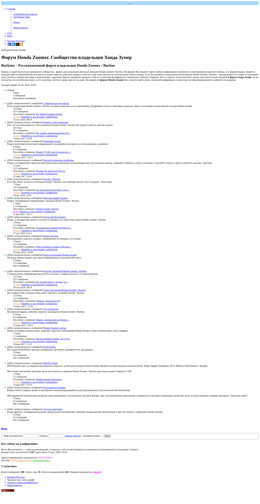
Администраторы (20, 460)
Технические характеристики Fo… (54, 228)
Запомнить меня (91, 436)
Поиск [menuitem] (16, 22)
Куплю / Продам (51, 179)
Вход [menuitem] (9, 36)
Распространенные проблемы (58, 160)
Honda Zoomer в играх (54, 328)
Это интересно (51, 309)
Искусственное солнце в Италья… (54, 247)
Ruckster (11, 477)
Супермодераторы (40, 460)
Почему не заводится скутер (50, 171)
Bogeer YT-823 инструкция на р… (53, 152)
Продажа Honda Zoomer (55, 198)
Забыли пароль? (73, 436)
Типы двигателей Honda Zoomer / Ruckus (64, 290)
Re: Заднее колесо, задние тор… (52, 282)
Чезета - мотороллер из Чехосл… (53, 320)
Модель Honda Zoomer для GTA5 (53, 339)
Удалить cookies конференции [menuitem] (22, 482)
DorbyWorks (49, 347)
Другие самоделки (52, 409)
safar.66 (97, 472)
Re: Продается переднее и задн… (53, 190)
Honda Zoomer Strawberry (49, 379)
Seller (16, 211)
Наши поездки (50, 236)
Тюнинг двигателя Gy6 (48, 301)
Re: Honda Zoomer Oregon (49, 114)
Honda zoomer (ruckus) (47, 209)
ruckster (17, 117)
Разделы (20, 477)
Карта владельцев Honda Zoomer (60, 255)
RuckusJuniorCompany (54, 387)
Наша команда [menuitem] (20, 27)
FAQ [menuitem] (9, 33)
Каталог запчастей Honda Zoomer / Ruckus (65, 271)
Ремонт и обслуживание (55, 122)
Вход (4, 428)
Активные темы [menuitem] (21, 17)
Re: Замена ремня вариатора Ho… (53, 133)
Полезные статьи (52, 141)
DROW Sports (50, 363)
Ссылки (11, 9)
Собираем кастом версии (56, 103)
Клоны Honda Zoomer (54, 217)
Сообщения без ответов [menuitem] (25, 14)
